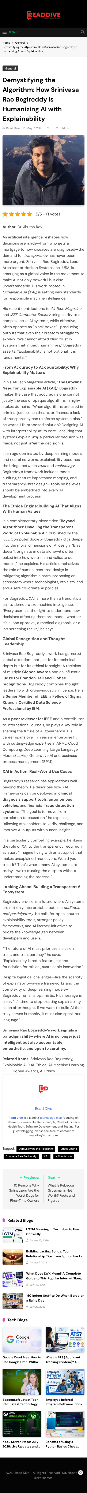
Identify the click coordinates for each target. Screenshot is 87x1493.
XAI (46, 1156)
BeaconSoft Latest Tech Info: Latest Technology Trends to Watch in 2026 (21, 1404)
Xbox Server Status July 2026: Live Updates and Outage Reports (20, 1446)
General (10, 68)
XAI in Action (64, 1156)
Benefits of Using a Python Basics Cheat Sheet (61, 1446)
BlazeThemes (43, 1478)
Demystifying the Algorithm (36, 1149)
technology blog (51, 1118)
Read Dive (13, 128)
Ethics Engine (69, 1149)
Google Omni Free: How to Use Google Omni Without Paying (22, 1362)
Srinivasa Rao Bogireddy (21, 1156)
